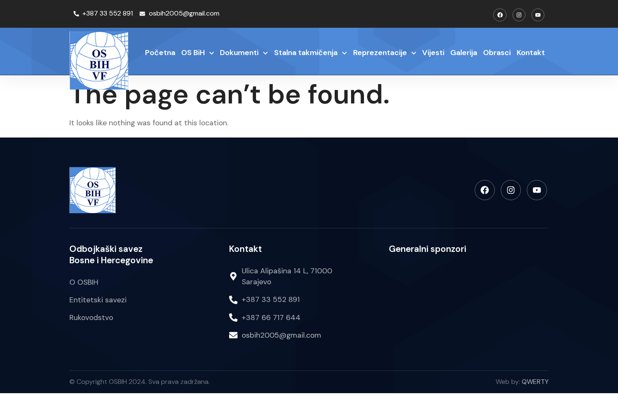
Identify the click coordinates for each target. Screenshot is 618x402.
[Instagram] (519, 14)
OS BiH (193, 53)
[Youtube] (537, 14)
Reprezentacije (380, 53)
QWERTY (535, 381)
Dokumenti (239, 53)
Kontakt (531, 53)
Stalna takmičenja (306, 53)
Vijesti (433, 53)
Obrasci (497, 53)
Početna (160, 53)
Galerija (463, 53)
